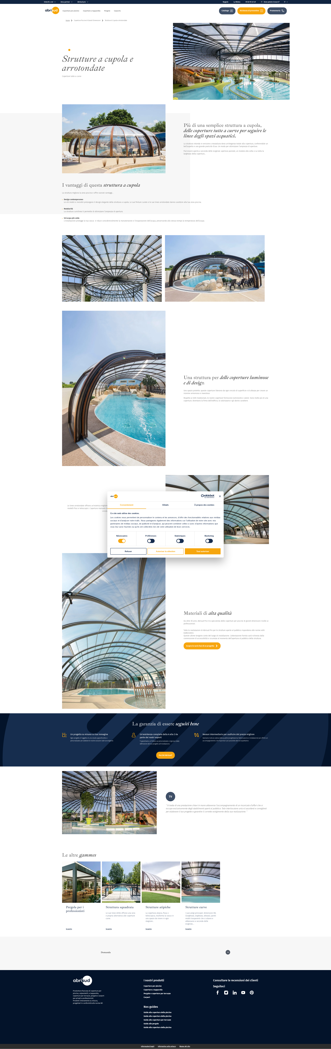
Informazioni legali (147, 1046)
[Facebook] (218, 993)
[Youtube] (243, 993)
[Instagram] (226, 993)
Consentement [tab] (126, 505)
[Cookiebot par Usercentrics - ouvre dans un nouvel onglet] (203, 496)
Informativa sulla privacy (167, 1046)
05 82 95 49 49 (251, 2)
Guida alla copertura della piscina (157, 1012)
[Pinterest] (252, 993)
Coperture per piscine (153, 986)
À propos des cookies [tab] (204, 505)
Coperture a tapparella (153, 990)
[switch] (151, 541)
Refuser (128, 551)
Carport (147, 997)
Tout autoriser (202, 551)
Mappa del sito (184, 1046)
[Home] (52, 13)
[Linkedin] (235, 993)
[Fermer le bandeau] (220, 496)
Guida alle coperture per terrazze (157, 1020)
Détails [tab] (165, 505)
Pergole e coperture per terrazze (157, 993)
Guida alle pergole (151, 1024)
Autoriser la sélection (165, 551)
